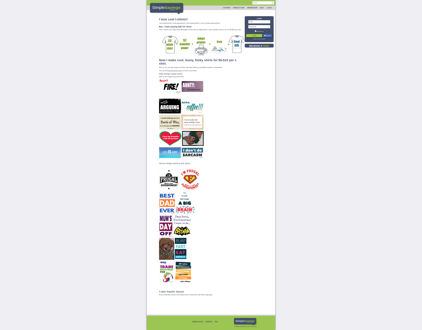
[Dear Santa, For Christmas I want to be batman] (182, 225)
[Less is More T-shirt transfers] (170, 152)
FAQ (216, 321)
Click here (209, 295)
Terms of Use (197, 321)
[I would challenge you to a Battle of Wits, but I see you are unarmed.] (170, 122)
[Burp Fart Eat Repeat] (180, 248)
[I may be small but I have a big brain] (185, 202)
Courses (226, 8)
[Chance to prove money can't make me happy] (183, 272)
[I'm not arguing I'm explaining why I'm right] (170, 106)
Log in (268, 35)
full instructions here (175, 71)
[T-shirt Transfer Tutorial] (203, 44)
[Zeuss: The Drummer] (166, 248)
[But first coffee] (192, 106)
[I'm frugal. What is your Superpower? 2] (190, 179)
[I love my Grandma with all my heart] (170, 138)
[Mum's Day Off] (166, 225)
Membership (252, 8)
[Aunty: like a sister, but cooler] (192, 86)
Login (269, 8)
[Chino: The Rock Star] (193, 138)
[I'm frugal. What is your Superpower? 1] (169, 179)
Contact (209, 321)
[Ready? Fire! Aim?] (170, 86)
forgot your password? (259, 39)
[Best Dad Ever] (167, 202)
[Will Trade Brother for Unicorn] (167, 272)
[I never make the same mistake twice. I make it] (192, 122)
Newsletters (239, 8)
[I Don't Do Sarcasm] (192, 152)
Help (262, 8)
